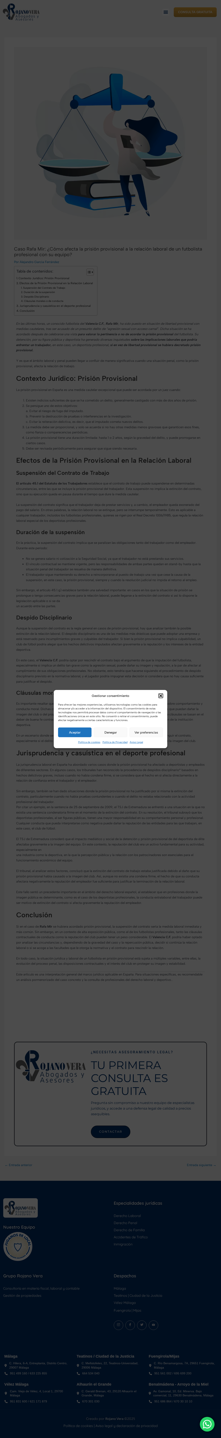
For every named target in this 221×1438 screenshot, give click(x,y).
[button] (161, 696)
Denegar (110, 732)
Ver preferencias (146, 732)
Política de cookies (89, 742)
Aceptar (75, 732)
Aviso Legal (136, 742)
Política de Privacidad (115, 742)
